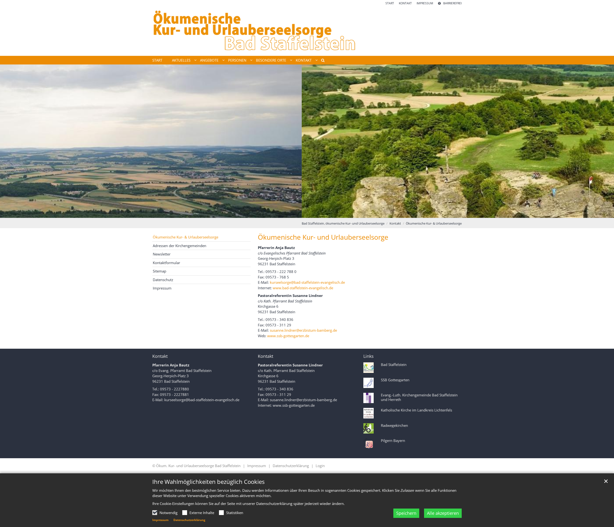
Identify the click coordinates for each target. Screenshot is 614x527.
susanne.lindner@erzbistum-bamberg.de (303, 330)
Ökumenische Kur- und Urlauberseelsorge (323, 237)
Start (157, 60)
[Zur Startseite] (307, 30)
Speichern (406, 513)
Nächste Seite (604, 141)
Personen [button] (237, 60)
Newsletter (162, 254)
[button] (321, 61)
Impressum (160, 520)
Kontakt (395, 223)
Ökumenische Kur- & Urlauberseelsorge (434, 223)
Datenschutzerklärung (189, 520)
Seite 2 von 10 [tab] (277, 213)
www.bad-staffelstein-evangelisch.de (303, 287)
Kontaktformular (166, 262)
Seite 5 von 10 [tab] (303, 213)
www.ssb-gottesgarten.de (288, 335)
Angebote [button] (209, 60)
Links (368, 356)
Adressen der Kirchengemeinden (179, 245)
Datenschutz (163, 279)
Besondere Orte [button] (271, 60)
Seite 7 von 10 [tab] (319, 213)
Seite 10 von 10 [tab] (344, 213)
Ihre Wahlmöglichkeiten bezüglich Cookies (208, 481)
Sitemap (159, 271)
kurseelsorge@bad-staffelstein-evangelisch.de (308, 282)
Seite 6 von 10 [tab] (311, 213)
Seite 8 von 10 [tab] (328, 213)
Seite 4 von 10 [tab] (294, 213)
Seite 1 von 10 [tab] (269, 213)
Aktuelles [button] (181, 60)
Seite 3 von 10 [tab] (286, 213)
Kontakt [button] (304, 60)
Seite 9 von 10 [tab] (336, 213)
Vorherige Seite (9, 141)
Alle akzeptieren (443, 513)
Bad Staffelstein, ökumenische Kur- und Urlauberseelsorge (343, 223)
